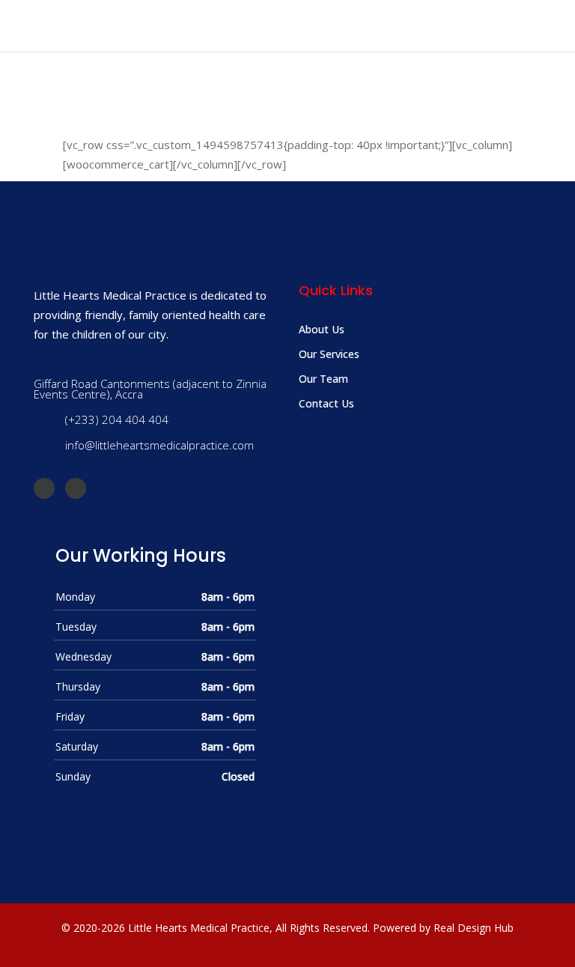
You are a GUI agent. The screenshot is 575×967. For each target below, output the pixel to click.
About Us (321, 329)
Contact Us (326, 403)
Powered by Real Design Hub (443, 928)
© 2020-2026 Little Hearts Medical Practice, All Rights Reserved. (215, 928)
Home (208, 121)
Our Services (329, 354)
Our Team (323, 379)
